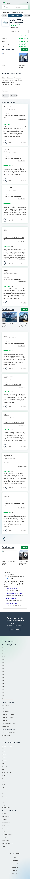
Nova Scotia (5, 828)
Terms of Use (15, 867)
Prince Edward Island (7, 834)
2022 (3, 650)
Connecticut (5, 766)
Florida (3, 775)
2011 (3, 683)
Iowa (3, 791)
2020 (3, 656)
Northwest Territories (7, 843)
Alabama (4, 748)
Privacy (15, 870)
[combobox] (15, 7)
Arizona (4, 754)
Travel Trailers (5, 720)
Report (24, 142)
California (4, 760)
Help (15, 857)
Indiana (4, 788)
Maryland (4, 806)
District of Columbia (7, 772)
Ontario (4, 831)
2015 (3, 671)
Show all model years (7, 698)
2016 (3, 668)
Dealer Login (15, 863)
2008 (3, 692)
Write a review (15, 31)
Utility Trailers (5, 705)
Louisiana (4, 800)
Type (3, 15)
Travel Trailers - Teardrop (8, 714)
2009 (3, 689)
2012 (3, 680)
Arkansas (4, 757)
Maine (3, 803)
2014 (3, 674)
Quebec (4, 837)
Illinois (3, 784)
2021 (3, 653)
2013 (3, 677)
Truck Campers (6, 711)
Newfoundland (5, 825)
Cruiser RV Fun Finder (14, 15)
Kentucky (4, 797)
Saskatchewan (5, 840)
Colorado (4, 763)
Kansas (4, 794)
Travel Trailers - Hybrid (7, 717)
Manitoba (4, 819)
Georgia (4, 778)
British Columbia (6, 816)
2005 (3, 695)
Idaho (3, 781)
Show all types (6, 726)
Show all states (6, 807)
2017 (3, 665)
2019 (3, 659)
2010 (3, 686)
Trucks (3, 708)
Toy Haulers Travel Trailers (8, 723)
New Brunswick (6, 822)
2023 (3, 647)
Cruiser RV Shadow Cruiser (9, 732)
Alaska (3, 751)
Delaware (4, 769)
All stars (13, 95)
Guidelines (15, 860)
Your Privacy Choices (15, 873)
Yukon (3, 846)
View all (25, 49)
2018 (3, 662)
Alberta (4, 813)
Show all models (6, 735)
